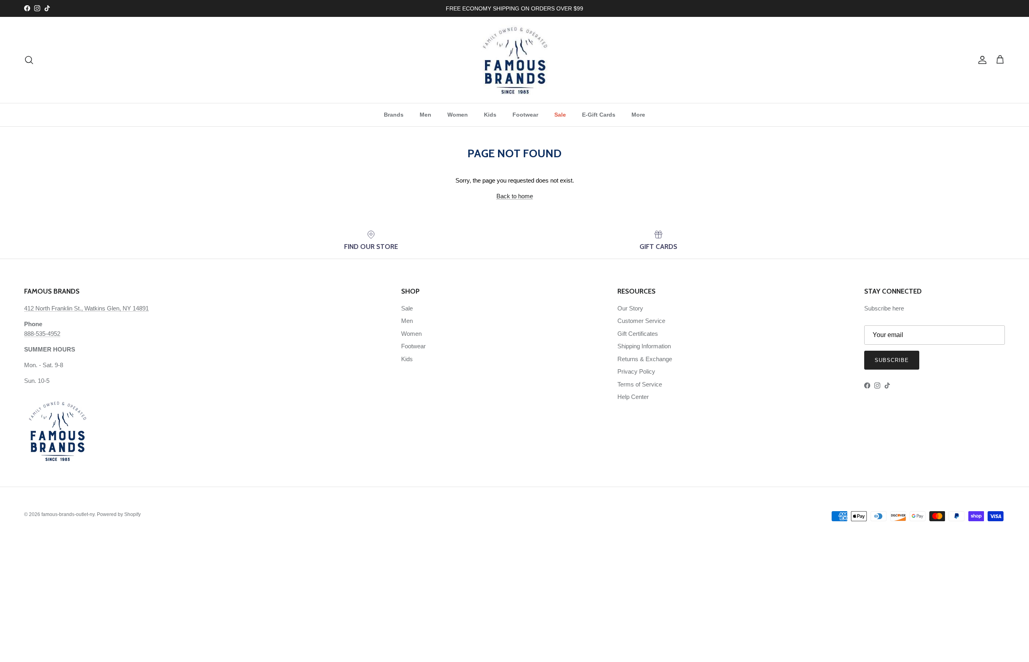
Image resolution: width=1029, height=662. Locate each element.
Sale (560, 114)
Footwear (525, 114)
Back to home (514, 196)
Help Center (633, 396)
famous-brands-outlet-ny (67, 514)
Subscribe (892, 360)
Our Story (630, 308)
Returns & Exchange (644, 359)
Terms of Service (639, 384)
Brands (394, 114)
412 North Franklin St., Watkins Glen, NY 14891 (86, 308)
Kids (490, 114)
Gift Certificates (637, 333)
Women (457, 114)
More (638, 114)
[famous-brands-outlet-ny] (515, 60)
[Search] (29, 60)
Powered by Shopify (119, 514)
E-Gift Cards (598, 114)
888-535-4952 (42, 333)
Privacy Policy (636, 371)
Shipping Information (644, 346)
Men (425, 114)
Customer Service (641, 320)
